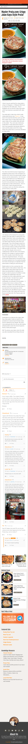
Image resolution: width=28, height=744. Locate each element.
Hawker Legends (8, 637)
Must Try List (7, 634)
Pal (11, 540)
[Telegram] (16, 730)
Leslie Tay (12, 481)
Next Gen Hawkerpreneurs (11, 639)
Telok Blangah (5, 344)
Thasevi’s (17, 116)
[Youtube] (12, 730)
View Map (7, 355)
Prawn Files (6, 663)
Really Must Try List (8, 632)
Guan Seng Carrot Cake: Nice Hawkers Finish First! (19, 575)
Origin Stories (7, 642)
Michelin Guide (7, 644)
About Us (14, 734)
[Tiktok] (19, 730)
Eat (10, 344)
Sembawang (16, 604)
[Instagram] (9, 730)
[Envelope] (22, 730)
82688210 (7, 363)
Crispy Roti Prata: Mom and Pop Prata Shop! (19, 587)
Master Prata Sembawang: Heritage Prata (19, 600)
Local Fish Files (7, 677)
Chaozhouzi (12, 436)
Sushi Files (6, 669)
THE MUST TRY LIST (18, 592)
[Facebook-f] (5, 730)
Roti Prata (15, 344)
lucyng (11, 449)
